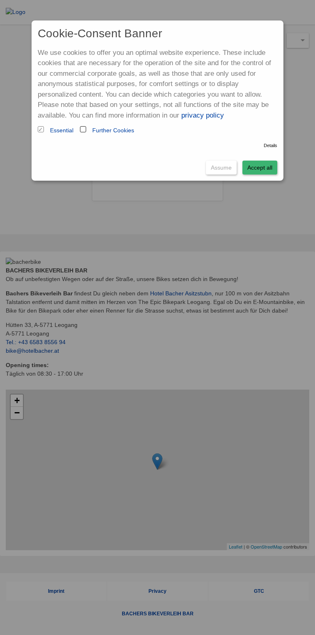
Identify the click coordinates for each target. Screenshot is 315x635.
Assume (221, 167)
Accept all (259, 167)
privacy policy (202, 115)
